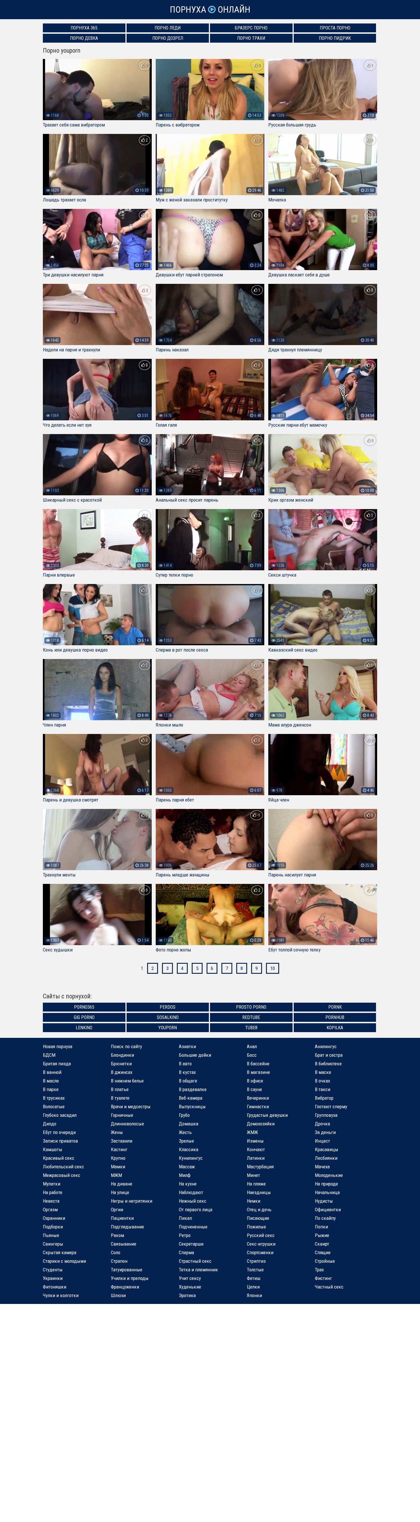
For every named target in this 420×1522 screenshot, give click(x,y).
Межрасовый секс (61, 1175)
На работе (52, 1192)
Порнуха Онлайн (210, 9)
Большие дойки (195, 1055)
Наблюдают (191, 1192)
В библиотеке (328, 1063)
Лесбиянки (326, 1158)
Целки (253, 1287)
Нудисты (324, 1201)
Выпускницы (192, 1106)
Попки (321, 1227)
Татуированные (126, 1269)
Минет (253, 1175)
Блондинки (122, 1055)
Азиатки (187, 1046)
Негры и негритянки (131, 1201)
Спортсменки (260, 1252)
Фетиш (253, 1278)
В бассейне (258, 1063)
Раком (117, 1235)
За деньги (325, 1132)
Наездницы (259, 1192)
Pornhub (334, 1017)
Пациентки (122, 1218)
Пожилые (256, 1227)
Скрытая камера (59, 1252)
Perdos (167, 1007)
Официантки (328, 1209)
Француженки (125, 1287)
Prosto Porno (251, 1007)
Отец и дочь (259, 1209)
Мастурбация (260, 1166)
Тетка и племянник (198, 1269)
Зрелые (186, 1141)
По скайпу (325, 1218)
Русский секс (261, 1235)
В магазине (258, 1072)
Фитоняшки (54, 1287)
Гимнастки (258, 1106)
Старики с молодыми (64, 1261)
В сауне (254, 1089)
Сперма (186, 1252)
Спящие (323, 1252)
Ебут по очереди (59, 1132)
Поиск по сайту (126, 1046)
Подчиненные (193, 1227)
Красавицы (326, 1149)
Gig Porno (84, 1017)
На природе (326, 1184)
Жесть (185, 1132)
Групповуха (326, 1115)
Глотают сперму (331, 1106)
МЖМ (116, 1175)
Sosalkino (168, 1017)
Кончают (256, 1149)
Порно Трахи (251, 38)
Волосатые (54, 1106)
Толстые (255, 1269)
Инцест (322, 1141)
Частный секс (329, 1287)
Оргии (117, 1209)
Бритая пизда (57, 1063)
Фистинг (323, 1278)
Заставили (121, 1141)
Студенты (53, 1269)
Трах (319, 1269)
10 (272, 968)
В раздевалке (193, 1089)
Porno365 (84, 1007)
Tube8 (251, 1027)
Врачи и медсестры (131, 1106)
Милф (185, 1175)
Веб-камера (190, 1098)
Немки (253, 1201)
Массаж (187, 1166)
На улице (120, 1192)
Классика (188, 1149)
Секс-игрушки (261, 1244)
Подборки (53, 1227)
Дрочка (322, 1124)
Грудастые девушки (267, 1115)
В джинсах (121, 1072)
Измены (255, 1141)
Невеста (51, 1201)
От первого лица (195, 1209)
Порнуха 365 (84, 28)
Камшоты (52, 1149)
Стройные (325, 1261)
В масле (51, 1081)
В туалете (120, 1098)
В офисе (255, 1081)
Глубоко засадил (60, 1115)
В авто (185, 1063)
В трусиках (54, 1098)
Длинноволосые (127, 1124)
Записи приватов (60, 1141)
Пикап (185, 1218)
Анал (252, 1046)
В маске (323, 1072)
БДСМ (49, 1055)
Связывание (123, 1244)
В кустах (187, 1072)
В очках (322, 1081)
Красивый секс (58, 1158)
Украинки (53, 1278)
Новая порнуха (57, 1046)
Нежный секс (192, 1201)
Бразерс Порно (251, 28)
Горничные (122, 1115)
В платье (120, 1089)
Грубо (184, 1115)
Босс (252, 1055)
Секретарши (191, 1244)
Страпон (119, 1261)
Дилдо (49, 1124)
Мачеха (322, 1166)
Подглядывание (127, 1227)
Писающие (258, 1218)
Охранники (54, 1218)
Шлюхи (118, 1295)
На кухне (188, 1184)
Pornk (335, 1007)
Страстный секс (195, 1261)
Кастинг (119, 1149)
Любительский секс (63, 1166)
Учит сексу (190, 1278)
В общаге (188, 1081)
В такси (322, 1089)
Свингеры (53, 1244)
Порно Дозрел (167, 38)
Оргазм (50, 1209)
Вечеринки (258, 1098)
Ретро (185, 1235)
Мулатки (51, 1184)
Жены (117, 1132)
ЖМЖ (252, 1132)
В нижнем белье (127, 1081)
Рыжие (322, 1235)
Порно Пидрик (335, 38)
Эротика (187, 1295)
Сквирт (322, 1244)
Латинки (256, 1158)
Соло (115, 1252)
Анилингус (326, 1046)
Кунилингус (191, 1158)
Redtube (251, 1017)
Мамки (118, 1166)
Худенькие (190, 1287)
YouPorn (167, 1027)
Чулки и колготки (61, 1295)
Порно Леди (168, 28)
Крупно (118, 1158)
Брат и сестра (329, 1055)
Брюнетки (121, 1063)
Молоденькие (329, 1175)
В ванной (52, 1072)
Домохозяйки (261, 1124)
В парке (51, 1089)
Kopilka (335, 1027)
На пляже (256, 1184)
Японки (254, 1295)
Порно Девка (84, 38)
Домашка (188, 1124)
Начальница (327, 1192)
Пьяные (51, 1235)
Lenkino (84, 1027)
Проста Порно (335, 28)
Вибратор (324, 1098)
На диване (121, 1184)
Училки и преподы (130, 1278)
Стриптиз (256, 1261)
